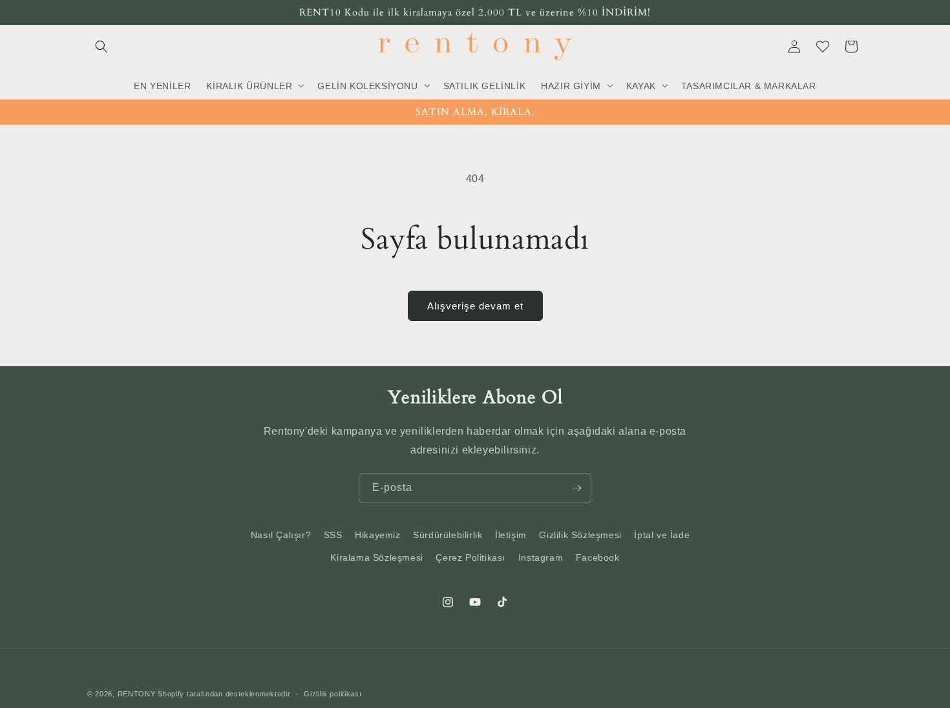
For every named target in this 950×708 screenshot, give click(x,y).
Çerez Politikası (470, 557)
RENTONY (137, 694)
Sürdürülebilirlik (447, 535)
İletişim (511, 535)
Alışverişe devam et (475, 305)
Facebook (598, 557)
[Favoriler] (822, 46)
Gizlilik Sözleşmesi (580, 535)
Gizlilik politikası (332, 694)
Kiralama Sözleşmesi (376, 557)
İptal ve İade (662, 535)
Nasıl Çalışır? (281, 535)
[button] (101, 46)
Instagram (540, 557)
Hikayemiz (377, 535)
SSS (333, 535)
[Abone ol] (576, 488)
